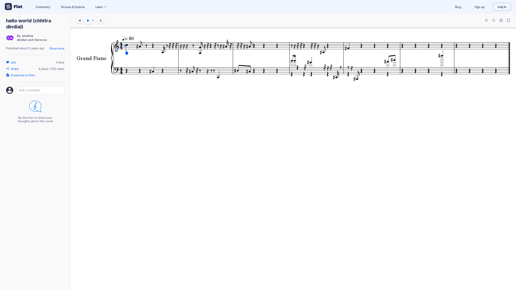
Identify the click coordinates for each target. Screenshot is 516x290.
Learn (99, 7)
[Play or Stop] (88, 20)
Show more (56, 48)
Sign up (479, 7)
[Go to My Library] (13, 7)
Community (42, 7)
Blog (458, 7)
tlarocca (40, 39)
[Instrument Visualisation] (101, 21)
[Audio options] (93, 20)
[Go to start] (80, 21)
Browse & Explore (73, 7)
